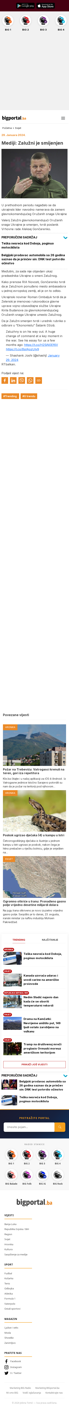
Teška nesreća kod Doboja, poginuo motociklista (43, 956)
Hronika (8, 1244)
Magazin (10, 1319)
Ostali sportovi (12, 1308)
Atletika (8, 1293)
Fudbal (8, 1273)
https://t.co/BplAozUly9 (22, 349)
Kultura (8, 1249)
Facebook (15, 1361)
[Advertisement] (34, 72)
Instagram (16, 1367)
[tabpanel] (34, 1006)
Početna (7, 127)
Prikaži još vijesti (34, 1064)
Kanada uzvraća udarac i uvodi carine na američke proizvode (41, 980)
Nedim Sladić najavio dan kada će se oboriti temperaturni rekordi (41, 1001)
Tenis (7, 1283)
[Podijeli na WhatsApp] (30, 380)
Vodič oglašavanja (32, 1392)
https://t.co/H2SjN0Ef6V (41, 345)
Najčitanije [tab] (50, 939)
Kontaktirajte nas (54, 1392)
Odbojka (9, 1288)
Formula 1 (9, 1298)
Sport (8, 1264)
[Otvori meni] (63, 118)
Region (8, 1234)
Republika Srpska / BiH (16, 1229)
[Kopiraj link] (38, 380)
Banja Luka (10, 1224)
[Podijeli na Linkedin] (13, 380)
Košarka (8, 1278)
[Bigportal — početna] (14, 118)
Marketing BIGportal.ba (47, 1388)
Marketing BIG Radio (20, 1388)
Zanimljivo (10, 1342)
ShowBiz (9, 1337)
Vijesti (9, 1215)
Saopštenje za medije (15, 1254)
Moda (7, 1332)
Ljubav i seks (11, 1327)
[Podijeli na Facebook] (4, 380)
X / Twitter (16, 1373)
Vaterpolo (9, 1303)
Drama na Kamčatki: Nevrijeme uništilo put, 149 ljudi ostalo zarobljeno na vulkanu (42, 1025)
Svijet (18, 127)
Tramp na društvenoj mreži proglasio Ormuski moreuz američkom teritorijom (42, 1048)
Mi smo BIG (12, 1392)
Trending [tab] (19, 939)
